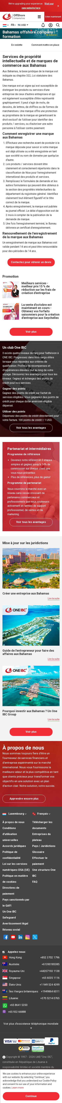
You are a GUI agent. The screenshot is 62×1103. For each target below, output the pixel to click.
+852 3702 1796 (34, 957)
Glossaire (38, 852)
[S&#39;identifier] (50, 25)
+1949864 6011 (34, 991)
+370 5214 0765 (34, 998)
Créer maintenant (53, 17)
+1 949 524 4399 (34, 984)
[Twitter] (35, 936)
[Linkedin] (20, 936)
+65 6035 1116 (34, 977)
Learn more (18, 1087)
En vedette (16, 45)
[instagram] (27, 936)
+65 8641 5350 (18, 1005)
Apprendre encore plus (24, 798)
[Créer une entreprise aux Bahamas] (31, 568)
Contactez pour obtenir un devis (31, 262)
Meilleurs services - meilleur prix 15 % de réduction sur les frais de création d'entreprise (38, 288)
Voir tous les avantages (31, 427)
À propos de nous (13, 822)
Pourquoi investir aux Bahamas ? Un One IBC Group (29, 712)
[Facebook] (5, 936)
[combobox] (23, 25)
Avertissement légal (15, 923)
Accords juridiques (14, 846)
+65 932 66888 (17, 1011)
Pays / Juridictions (43, 846)
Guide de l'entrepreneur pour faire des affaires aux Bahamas (28, 652)
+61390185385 (34, 964)
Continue (31, 1096)
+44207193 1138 (34, 971)
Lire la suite (54, 598)
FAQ (34, 881)
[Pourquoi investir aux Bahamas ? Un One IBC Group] (31, 685)
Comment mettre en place (45, 45)
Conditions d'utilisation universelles (10, 834)
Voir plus (31, 331)
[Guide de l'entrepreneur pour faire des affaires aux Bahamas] (31, 625)
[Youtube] (13, 936)
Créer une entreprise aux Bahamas (25, 593)
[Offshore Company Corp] (14, 17)
